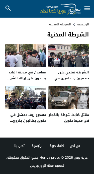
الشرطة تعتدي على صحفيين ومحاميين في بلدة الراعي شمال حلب (71, 78)
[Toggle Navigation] (87, 9)
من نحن (75, 146)
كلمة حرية (57, 146)
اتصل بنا (20, 146)
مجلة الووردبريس (42, 165)
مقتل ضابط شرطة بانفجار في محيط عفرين (69, 118)
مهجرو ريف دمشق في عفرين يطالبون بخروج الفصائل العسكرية (28, 121)
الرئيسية (38, 146)
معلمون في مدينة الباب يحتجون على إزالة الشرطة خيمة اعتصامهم (25, 78)
